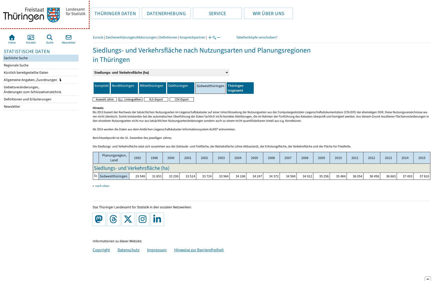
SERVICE (209, 13)
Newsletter (11, 106)
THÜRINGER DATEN (113, 13)
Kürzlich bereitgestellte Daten (25, 72)
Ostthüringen (178, 85)
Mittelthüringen (151, 85)
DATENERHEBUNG (164, 13)
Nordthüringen (123, 85)
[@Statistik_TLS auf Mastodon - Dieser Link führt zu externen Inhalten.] (100, 219)
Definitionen (168, 37)
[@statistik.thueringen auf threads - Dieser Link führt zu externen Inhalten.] (114, 219)
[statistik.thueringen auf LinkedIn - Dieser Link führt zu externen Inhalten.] (158, 219)
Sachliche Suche (15, 58)
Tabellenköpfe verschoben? (256, 37)
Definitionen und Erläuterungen (27, 99)
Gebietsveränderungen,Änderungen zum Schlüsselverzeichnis (32, 89)
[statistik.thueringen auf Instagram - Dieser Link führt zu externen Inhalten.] (143, 219)
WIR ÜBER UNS (264, 13)
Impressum (157, 250)
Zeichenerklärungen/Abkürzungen (131, 37)
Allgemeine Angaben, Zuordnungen (31, 79)
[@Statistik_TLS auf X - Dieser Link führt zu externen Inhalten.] (129, 219)
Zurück (98, 37)
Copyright (101, 250)
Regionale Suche (15, 65)
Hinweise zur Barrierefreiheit (199, 250)
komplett (102, 85)
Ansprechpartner (192, 37)
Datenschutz (128, 250)
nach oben (102, 186)
